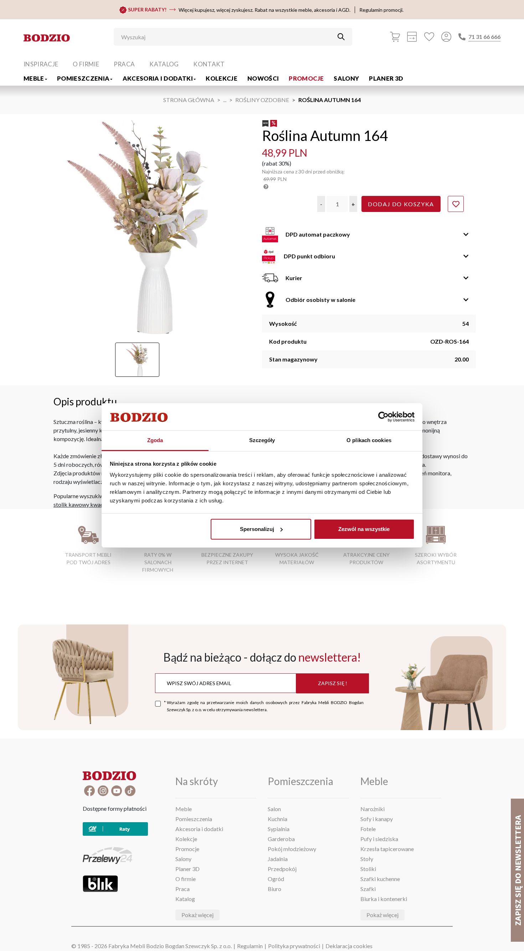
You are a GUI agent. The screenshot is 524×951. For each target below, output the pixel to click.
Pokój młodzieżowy (292, 848)
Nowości (263, 78)
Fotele (368, 828)
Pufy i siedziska (379, 838)
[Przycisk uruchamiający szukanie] (341, 36)
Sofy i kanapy (376, 818)
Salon (274, 808)
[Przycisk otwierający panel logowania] (446, 37)
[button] (321, 204)
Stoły (366, 858)
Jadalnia (278, 858)
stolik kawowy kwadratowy (87, 504)
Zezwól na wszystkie (364, 529)
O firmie (86, 64)
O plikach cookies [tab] (368, 440)
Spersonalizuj (257, 529)
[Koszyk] (395, 37)
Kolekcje (221, 78)
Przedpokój (282, 868)
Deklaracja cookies (349, 945)
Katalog (164, 64)
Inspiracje (41, 64)
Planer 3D (386, 78)
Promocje (306, 78)
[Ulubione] (429, 37)
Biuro (274, 888)
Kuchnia (277, 818)
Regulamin (250, 945)
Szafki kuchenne (380, 878)
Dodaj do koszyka (401, 204)
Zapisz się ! (332, 683)
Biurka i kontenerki (383, 898)
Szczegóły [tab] (262, 440)
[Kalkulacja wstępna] (412, 37)
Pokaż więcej (197, 914)
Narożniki (372, 808)
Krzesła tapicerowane (387, 848)
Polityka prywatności (294, 945)
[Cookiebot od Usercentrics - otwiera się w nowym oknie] (383, 416)
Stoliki (368, 868)
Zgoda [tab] (155, 440)
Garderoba (281, 838)
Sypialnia (278, 828)
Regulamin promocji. (381, 10)
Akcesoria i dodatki (158, 78)
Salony (346, 78)
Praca (124, 64)
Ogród (276, 878)
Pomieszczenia (83, 78)
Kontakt (209, 64)
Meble (34, 78)
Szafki (368, 888)
